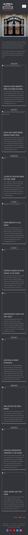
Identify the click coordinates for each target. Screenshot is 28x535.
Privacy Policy (5, 525)
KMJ (19, 527)
